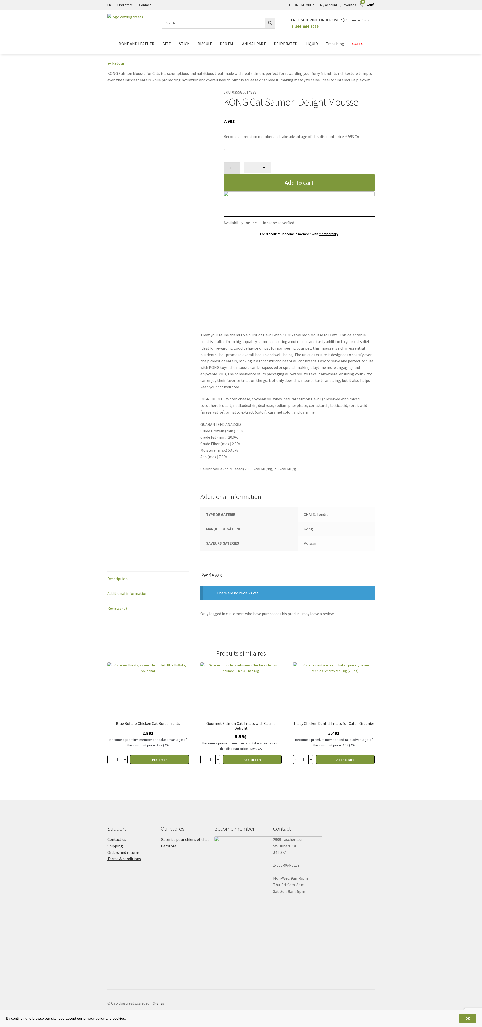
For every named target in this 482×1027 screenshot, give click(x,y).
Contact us (116, 839)
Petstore (168, 845)
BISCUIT (205, 43)
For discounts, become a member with (299, 234)
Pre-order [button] (159, 759)
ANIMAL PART (254, 43)
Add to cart (299, 182)
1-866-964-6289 (305, 26)
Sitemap (158, 1003)
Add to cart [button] (252, 759)
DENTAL (227, 43)
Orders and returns (123, 852)
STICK (184, 43)
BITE (166, 43)
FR (109, 5)
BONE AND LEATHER (136, 43)
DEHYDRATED (285, 43)
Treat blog (335, 43)
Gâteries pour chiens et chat (185, 839)
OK (467, 1018)
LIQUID (312, 43)
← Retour (115, 63)
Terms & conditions (124, 858)
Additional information (127, 593)
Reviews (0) (117, 608)
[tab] (148, 579)
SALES (357, 43)
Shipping (115, 845)
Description (117, 578)
